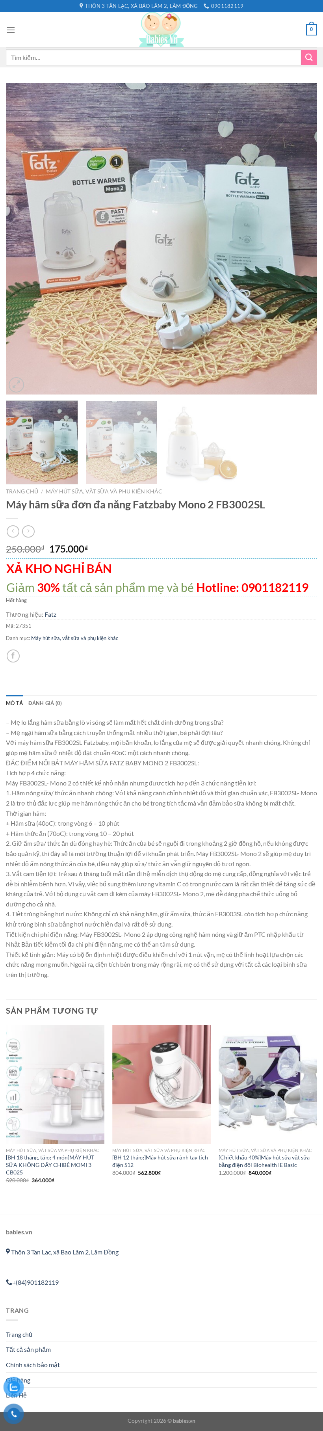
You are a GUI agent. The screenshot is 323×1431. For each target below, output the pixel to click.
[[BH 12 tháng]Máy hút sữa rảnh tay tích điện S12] (161, 1084)
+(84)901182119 (35, 1282)
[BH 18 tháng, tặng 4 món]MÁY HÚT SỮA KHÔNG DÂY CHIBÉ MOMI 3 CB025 (50, 1164)
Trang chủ (22, 491)
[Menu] (10, 29)
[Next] (301, 239)
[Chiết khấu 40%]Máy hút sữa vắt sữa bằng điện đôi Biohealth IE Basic (264, 1161)
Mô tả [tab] (14, 703)
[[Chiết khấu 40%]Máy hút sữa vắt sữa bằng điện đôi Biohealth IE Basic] (268, 1084)
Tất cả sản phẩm (28, 1349)
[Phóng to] (16, 385)
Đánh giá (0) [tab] (45, 703)
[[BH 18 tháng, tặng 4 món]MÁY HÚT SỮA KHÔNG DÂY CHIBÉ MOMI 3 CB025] (55, 1084)
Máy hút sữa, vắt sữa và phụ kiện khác (104, 491)
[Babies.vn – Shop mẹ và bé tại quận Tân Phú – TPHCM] (161, 29)
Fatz (50, 614)
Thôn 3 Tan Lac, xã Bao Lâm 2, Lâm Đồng (64, 1252)
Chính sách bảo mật (33, 1364)
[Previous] (22, 239)
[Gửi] (309, 57)
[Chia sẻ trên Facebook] (13, 655)
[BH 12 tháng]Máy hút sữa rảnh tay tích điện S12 (160, 1161)
